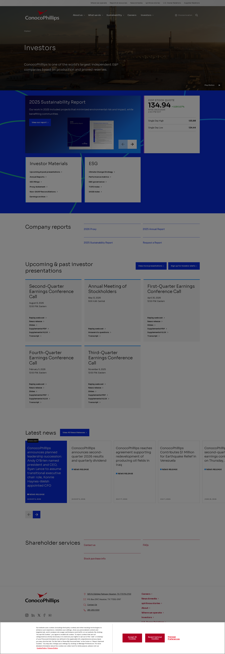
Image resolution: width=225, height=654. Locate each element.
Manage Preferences (174, 638)
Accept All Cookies (132, 638)
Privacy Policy (53, 648)
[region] (112, 638)
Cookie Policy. (42, 648)
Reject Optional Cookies (155, 638)
